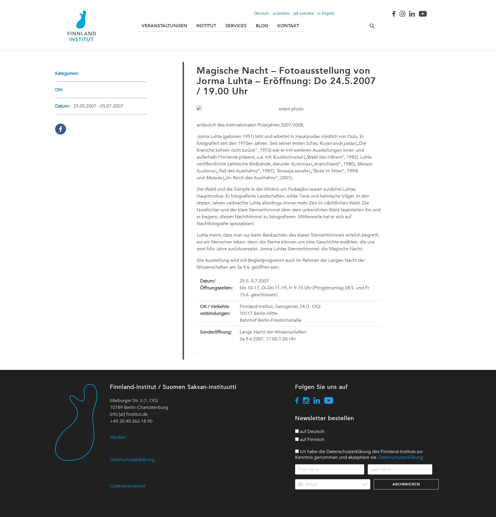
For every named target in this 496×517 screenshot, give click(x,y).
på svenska (303, 13)
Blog (262, 25)
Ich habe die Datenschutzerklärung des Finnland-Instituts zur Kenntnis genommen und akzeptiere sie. (359, 454)
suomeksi (281, 13)
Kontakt (288, 25)
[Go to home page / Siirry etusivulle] (81, 25)
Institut (206, 25)
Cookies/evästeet (127, 486)
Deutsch (261, 13)
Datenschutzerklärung (132, 460)
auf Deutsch (311, 431)
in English (326, 13)
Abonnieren (406, 484)
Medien (118, 437)
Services (236, 25)
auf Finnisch (311, 439)
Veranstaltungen (164, 25)
